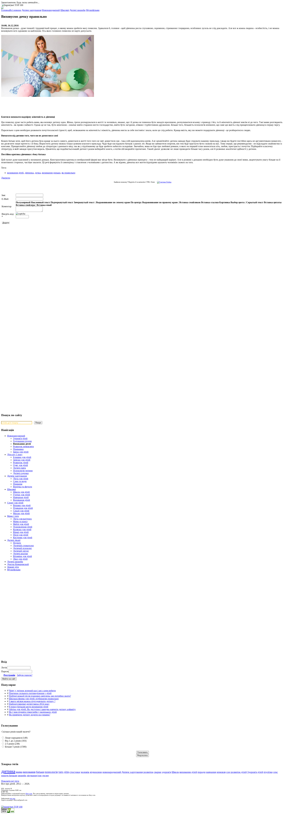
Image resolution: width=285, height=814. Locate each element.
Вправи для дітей (22, 505)
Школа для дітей (21, 492)
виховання (29, 772)
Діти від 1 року (14, 454)
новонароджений (111, 772)
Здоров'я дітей (20, 438)
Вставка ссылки (210, 202)
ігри (39, 775)
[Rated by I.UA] (7, 812)
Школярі (11, 489)
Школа (175, 772)
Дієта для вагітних (22, 519)
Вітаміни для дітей (22, 556)
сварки (157, 772)
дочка (38, 173)
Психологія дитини (23, 470)
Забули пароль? (24, 675)
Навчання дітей (21, 497)
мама (19, 772)
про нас (12, 798)
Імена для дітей (20, 452)
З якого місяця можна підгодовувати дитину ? (32, 701)
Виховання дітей (21, 500)
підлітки (268, 772)
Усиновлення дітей (22, 527)
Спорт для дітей (15, 502)
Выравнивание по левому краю (113, 202)
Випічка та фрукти (22, 486)
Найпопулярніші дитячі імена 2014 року (29, 704)
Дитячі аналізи (20, 553)
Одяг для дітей (20, 465)
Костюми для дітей (22, 537)
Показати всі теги (10, 781)
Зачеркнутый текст (84, 202)
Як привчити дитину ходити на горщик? (29, 714)
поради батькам (9, 775)
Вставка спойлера (25, 205)
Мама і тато (13, 516)
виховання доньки (51, 173)
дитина (8, 771)
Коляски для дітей (22, 529)
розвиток (148, 772)
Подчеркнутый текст (62, 202)
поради (201, 772)
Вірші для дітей (21, 532)
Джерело (5, 178)
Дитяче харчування (17, 476)
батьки (40, 772)
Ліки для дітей (20, 559)
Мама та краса (20, 521)
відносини (96, 772)
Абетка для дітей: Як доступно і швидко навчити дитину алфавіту (42, 709)
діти (66, 772)
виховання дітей (15, 173)
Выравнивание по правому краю (160, 202)
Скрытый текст (254, 202)
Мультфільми (13, 569)
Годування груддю (22, 441)
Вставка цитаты (273, 202)
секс (275, 772)
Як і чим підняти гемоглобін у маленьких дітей (33, 712)
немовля (221, 772)
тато (60, 772)
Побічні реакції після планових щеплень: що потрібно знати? (40, 696)
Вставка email (44, 205)
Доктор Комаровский (18, 564)
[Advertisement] (45, 106)
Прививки (18, 449)
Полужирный (23, 202)
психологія (51, 772)
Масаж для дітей (21, 513)
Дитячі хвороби (15, 561)
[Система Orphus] (163, 182)
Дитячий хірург (21, 551)
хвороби (22, 775)
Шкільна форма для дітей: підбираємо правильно (34, 698)
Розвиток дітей (20, 462)
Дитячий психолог (22, 548)
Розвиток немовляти (23, 446)
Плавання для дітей (23, 508)
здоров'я (166, 772)
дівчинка (29, 173)
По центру (136, 202)
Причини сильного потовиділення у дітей (30, 693)
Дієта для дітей (20, 478)
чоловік (85, 772)
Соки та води (20, 481)
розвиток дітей (239, 772)
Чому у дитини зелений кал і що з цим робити (32, 690)
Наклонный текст (40, 202)
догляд (45, 775)
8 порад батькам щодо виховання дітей (28, 706)
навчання (211, 772)
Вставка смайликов (190, 202)
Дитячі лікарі (13, 540)
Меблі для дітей (21, 524)
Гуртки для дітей (21, 494)
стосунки (74, 772)
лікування (32, 775)
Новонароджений (16, 436)
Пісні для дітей (20, 535)
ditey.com (29, 793)
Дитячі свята (19, 468)
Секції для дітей (21, 510)
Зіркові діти (13, 567)
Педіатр (17, 543)
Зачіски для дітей (21, 460)
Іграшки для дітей (22, 457)
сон (228, 772)
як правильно (68, 173)
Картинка (224, 202)
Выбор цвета (237, 202)
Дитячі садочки (21, 473)
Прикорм (17, 484)
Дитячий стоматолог (23, 545)
